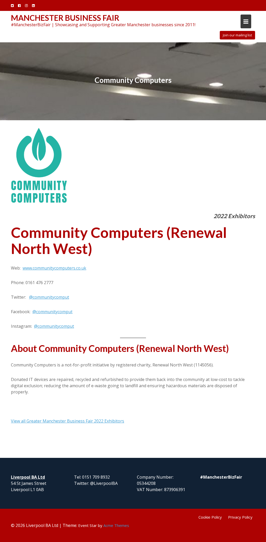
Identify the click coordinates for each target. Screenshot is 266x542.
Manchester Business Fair (65, 17)
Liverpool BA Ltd (28, 477)
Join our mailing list (237, 35)
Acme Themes (116, 525)
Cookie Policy (210, 517)
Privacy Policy (240, 517)
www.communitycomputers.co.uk (54, 268)
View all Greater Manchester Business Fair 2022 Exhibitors (67, 421)
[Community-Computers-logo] (39, 167)
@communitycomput (49, 297)
